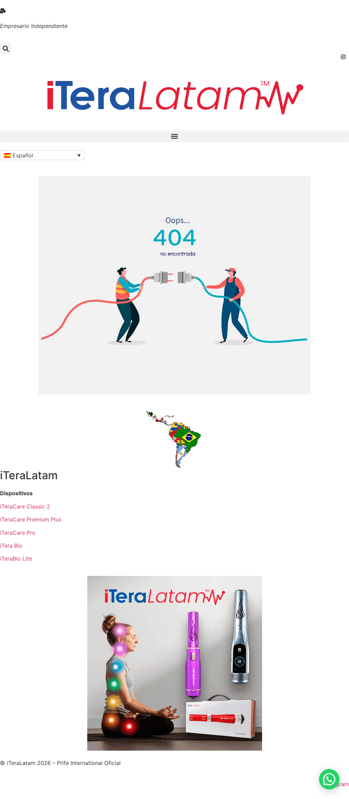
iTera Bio (11, 545)
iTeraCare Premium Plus (30, 519)
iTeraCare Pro (17, 532)
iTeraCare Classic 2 (25, 506)
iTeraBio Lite (16, 558)
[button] (5, 48)
